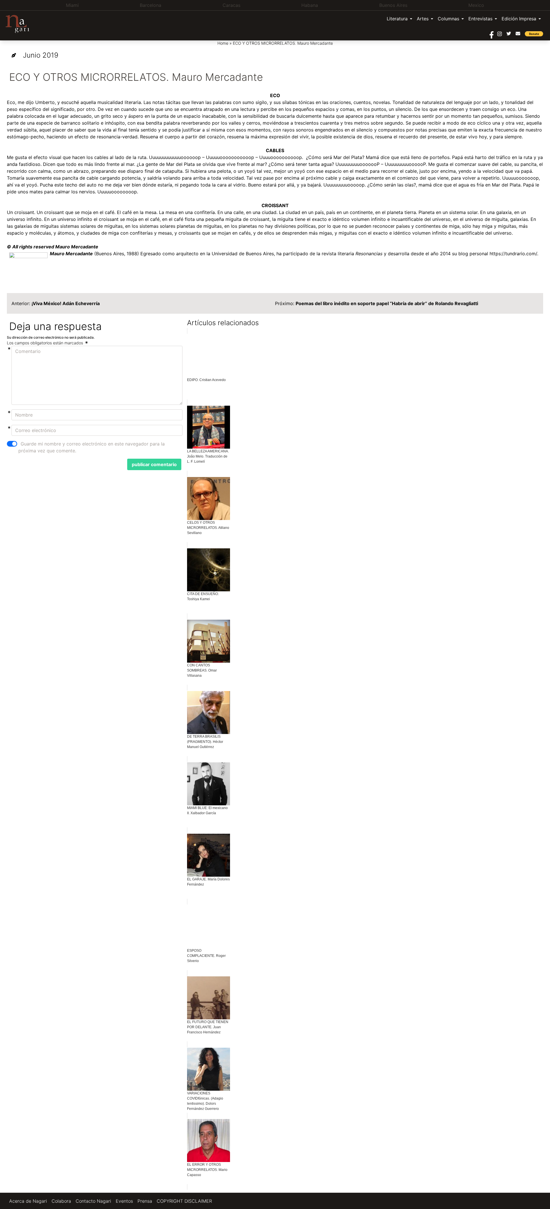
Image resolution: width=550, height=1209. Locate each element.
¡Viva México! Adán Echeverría (66, 303)
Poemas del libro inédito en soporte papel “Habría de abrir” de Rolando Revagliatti (387, 303)
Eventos (124, 1201)
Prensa (145, 1201)
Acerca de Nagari (28, 1201)
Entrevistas (480, 18)
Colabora (61, 1201)
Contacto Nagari (93, 1201)
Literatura (397, 18)
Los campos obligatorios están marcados (45, 342)
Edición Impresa (519, 18)
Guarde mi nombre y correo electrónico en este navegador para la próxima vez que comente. (91, 447)
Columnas (448, 18)
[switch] (12, 444)
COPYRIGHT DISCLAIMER (184, 1201)
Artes (423, 18)
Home (222, 43)
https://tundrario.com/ (513, 253)
